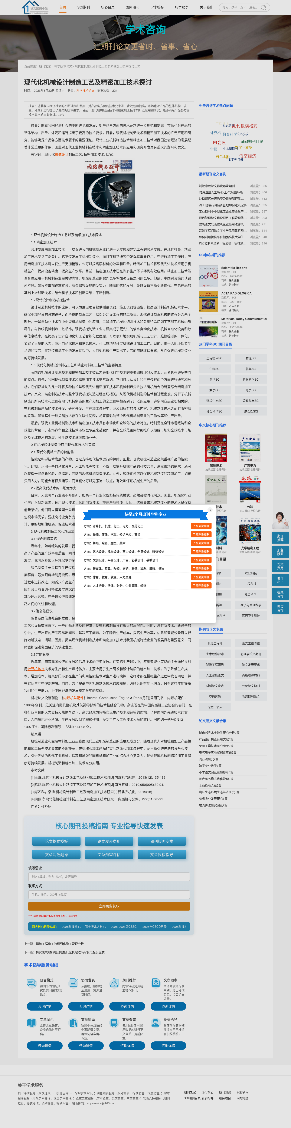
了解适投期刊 (201, 526)
